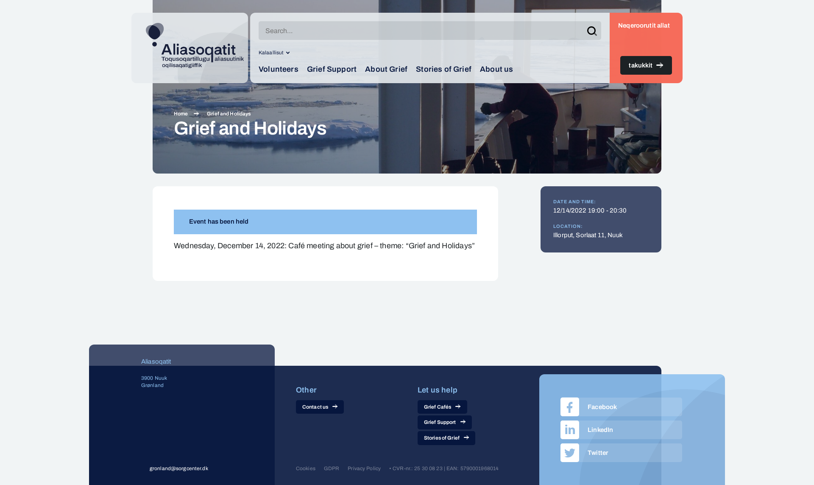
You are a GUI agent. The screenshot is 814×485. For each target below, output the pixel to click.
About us (496, 69)
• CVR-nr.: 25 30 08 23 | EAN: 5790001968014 (444, 468)
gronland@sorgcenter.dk (179, 468)
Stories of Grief (443, 69)
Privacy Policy (364, 468)
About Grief (386, 69)
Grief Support (332, 69)
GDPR (331, 468)
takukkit (640, 65)
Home (181, 114)
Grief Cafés (437, 407)
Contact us (315, 407)
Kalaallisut (271, 53)
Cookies (305, 468)
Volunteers (278, 69)
